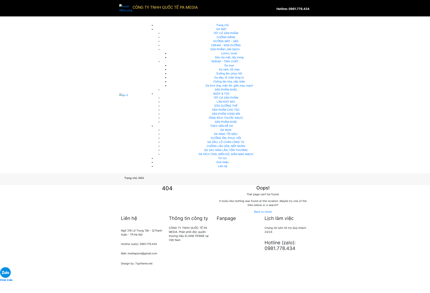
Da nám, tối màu (229, 69)
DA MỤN (225, 130)
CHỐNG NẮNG (226, 37)
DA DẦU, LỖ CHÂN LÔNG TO (225, 142)
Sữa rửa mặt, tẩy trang (229, 57)
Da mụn (229, 65)
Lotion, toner (229, 53)
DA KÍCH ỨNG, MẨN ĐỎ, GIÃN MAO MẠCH (226, 154)
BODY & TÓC (221, 93)
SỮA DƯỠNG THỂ (226, 105)
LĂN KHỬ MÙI (226, 101)
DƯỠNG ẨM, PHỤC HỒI (226, 138)
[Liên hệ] (4, 288)
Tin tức (222, 158)
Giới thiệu (222, 162)
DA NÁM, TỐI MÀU (226, 134)
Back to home (263, 211)
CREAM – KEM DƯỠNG (226, 45)
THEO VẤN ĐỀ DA (221, 126)
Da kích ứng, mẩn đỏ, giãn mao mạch (229, 85)
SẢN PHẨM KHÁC (226, 89)
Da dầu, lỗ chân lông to (229, 77)
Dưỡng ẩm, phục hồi (229, 73)
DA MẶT (221, 29)
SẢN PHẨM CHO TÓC (226, 109)
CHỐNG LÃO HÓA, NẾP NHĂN (226, 146)
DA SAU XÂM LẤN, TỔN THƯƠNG (226, 150)
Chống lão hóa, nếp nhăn (229, 81)
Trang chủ (222, 25)
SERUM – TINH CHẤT (224, 61)
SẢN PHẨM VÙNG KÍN (226, 113)
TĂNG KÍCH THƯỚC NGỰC (225, 117)
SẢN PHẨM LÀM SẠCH (225, 49)
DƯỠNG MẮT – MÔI (225, 41)
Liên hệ (222, 166)
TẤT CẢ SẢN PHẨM (225, 33)
